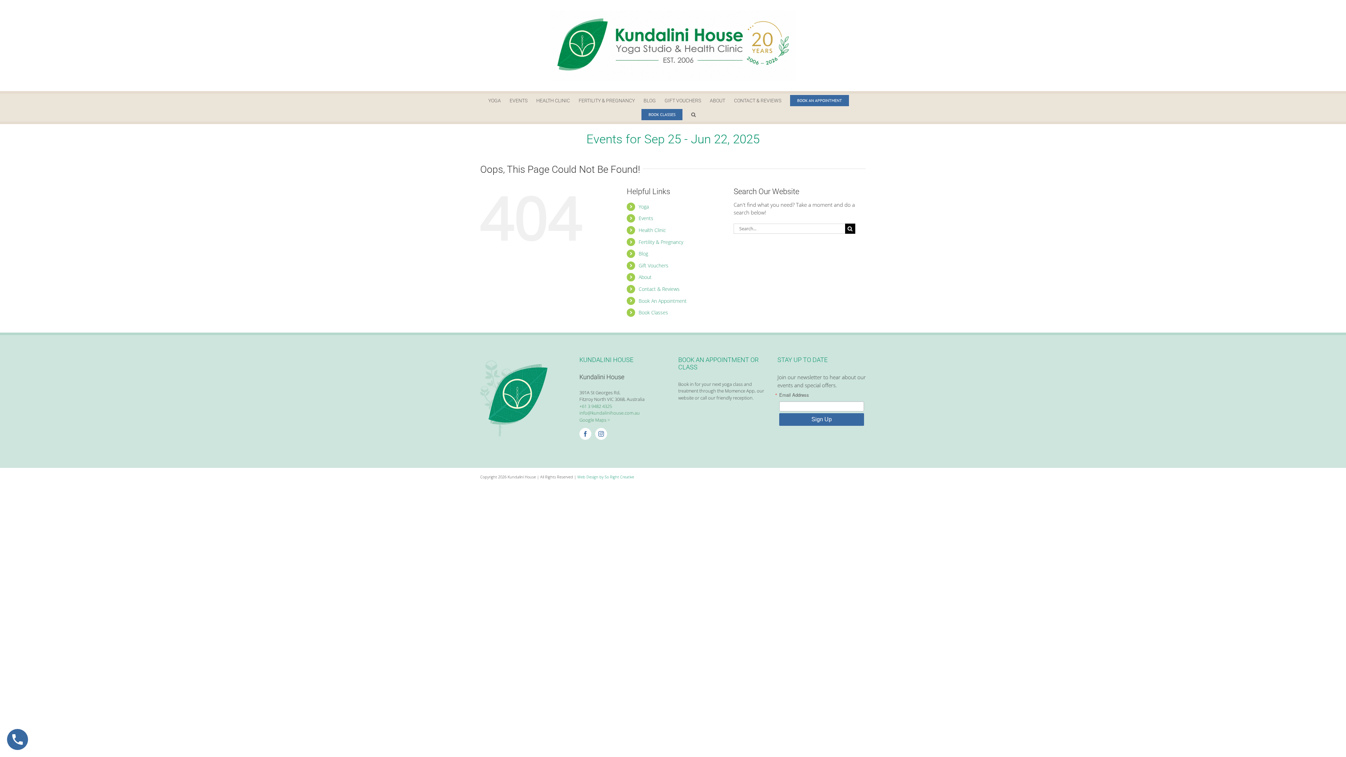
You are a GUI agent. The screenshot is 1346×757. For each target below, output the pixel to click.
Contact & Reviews (659, 289)
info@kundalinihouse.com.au (609, 413)
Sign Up (821, 419)
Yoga (644, 206)
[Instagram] (601, 434)
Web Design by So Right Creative (605, 476)
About (645, 277)
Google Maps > (594, 420)
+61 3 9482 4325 (595, 406)
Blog (643, 253)
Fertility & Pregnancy (661, 242)
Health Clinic (652, 230)
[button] (693, 115)
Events (646, 218)
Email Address (794, 395)
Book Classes (653, 312)
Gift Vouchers (653, 265)
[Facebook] (585, 434)
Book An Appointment (663, 301)
